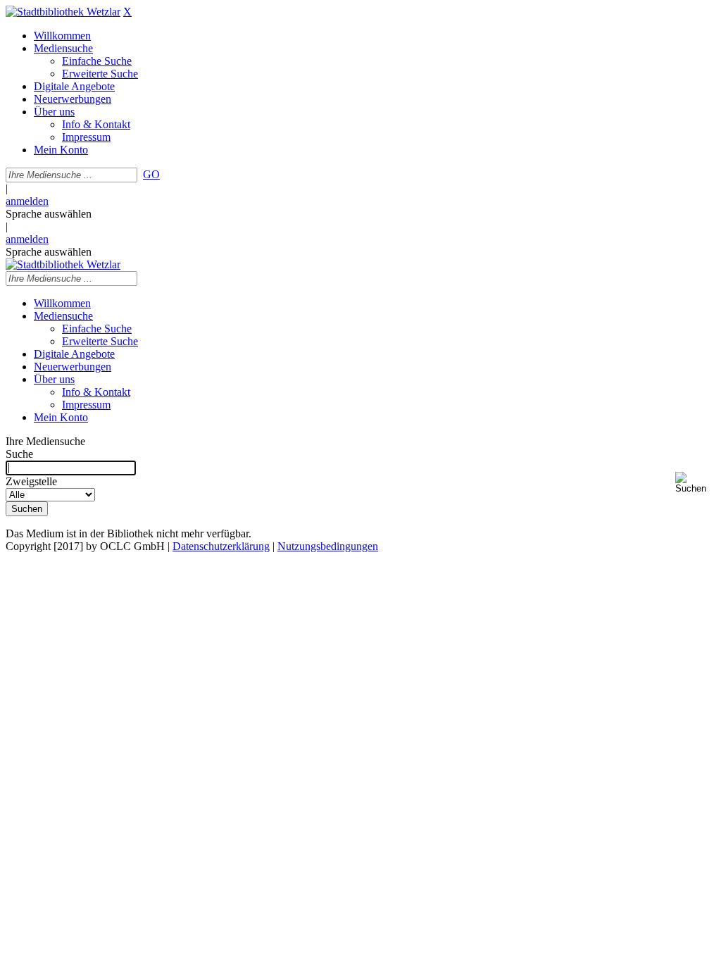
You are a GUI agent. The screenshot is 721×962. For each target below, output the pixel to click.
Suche (19, 454)
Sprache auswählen (49, 214)
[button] (695, 483)
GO (151, 174)
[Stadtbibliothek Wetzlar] (63, 12)
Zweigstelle (31, 481)
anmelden (27, 201)
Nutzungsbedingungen (327, 546)
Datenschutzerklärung (221, 546)
